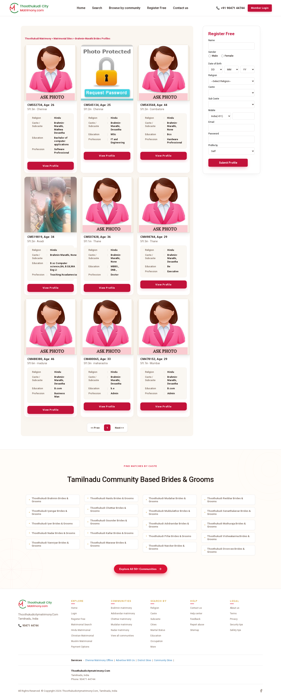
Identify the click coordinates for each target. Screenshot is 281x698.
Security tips (236, 624)
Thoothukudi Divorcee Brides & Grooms (225, 550)
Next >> (119, 427)
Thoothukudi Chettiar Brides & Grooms (108, 509)
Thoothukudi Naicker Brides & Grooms (166, 547)
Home (81, 8)
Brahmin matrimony (121, 608)
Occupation (156, 641)
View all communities (122, 635)
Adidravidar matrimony (123, 613)
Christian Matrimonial (82, 635)
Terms (233, 613)
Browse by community (124, 8)
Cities (153, 624)
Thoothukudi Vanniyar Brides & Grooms (50, 544)
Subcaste (155, 619)
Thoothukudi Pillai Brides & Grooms (170, 536)
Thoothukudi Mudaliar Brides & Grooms (167, 500)
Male (215, 55)
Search (97, 8)
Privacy (234, 619)
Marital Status (157, 630)
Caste (153, 613)
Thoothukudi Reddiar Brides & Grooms (225, 500)
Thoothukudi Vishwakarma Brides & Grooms (228, 538)
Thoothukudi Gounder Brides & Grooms (108, 522)
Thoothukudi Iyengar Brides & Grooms (49, 512)
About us (234, 608)
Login (74, 613)
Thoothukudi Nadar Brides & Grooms (53, 533)
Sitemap (194, 630)
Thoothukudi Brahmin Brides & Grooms (50, 500)
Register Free (156, 8)
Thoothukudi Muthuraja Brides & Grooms (226, 525)
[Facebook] (261, 690)
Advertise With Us (125, 660)
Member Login (260, 8)
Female (229, 55)
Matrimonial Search (81, 624)
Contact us (180, 8)
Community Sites (163, 660)
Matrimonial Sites (63, 38)
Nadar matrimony (120, 630)
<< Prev (95, 427)
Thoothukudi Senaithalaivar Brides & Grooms (229, 512)
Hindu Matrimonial (80, 630)
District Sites (144, 660)
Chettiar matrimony (121, 619)
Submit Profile (228, 162)
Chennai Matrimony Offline (99, 660)
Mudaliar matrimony (121, 624)
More (153, 646)
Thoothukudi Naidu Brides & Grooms (112, 498)
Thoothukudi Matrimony (38, 38)
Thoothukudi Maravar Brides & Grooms (108, 544)
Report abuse (197, 624)
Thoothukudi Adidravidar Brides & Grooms (169, 525)
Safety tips (235, 630)
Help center (196, 613)
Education (155, 635)
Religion (154, 608)
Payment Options (80, 646)
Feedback (195, 619)
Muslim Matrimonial (81, 641)
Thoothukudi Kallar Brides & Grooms (111, 533)
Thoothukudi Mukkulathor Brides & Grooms (169, 512)
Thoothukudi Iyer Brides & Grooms (52, 523)
